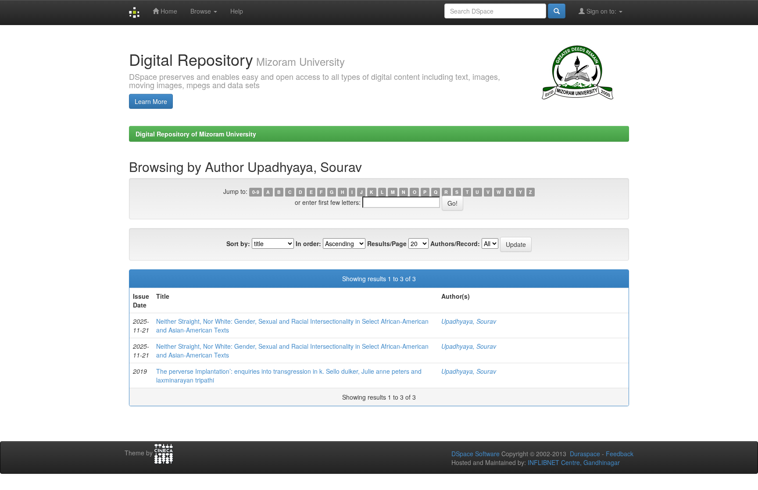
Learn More (151, 101)
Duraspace (585, 453)
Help (236, 11)
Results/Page (387, 243)
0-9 (255, 192)
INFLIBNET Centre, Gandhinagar (573, 462)
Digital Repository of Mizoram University (196, 133)
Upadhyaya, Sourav (468, 321)
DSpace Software (475, 453)
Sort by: (238, 243)
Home (168, 11)
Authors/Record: (455, 243)
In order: (308, 243)
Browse (201, 11)
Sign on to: (601, 11)
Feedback (619, 453)
